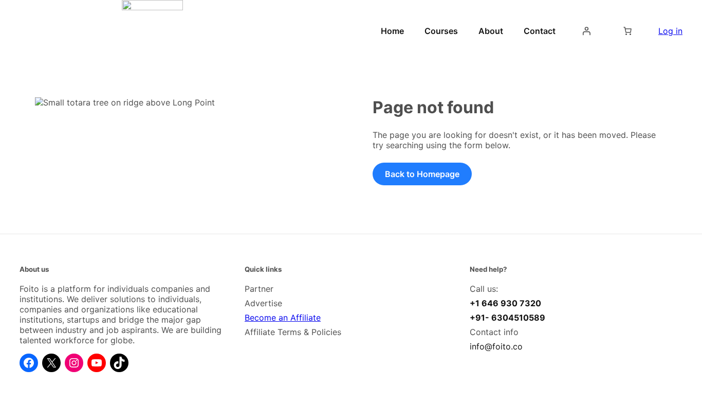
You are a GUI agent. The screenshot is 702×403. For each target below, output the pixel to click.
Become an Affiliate (283, 317)
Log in (670, 31)
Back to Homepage (422, 174)
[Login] (586, 31)
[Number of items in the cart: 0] (627, 31)
